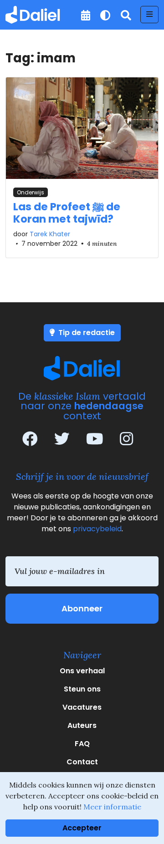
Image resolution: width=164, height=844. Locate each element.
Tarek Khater (50, 234)
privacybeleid (97, 529)
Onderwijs (30, 192)
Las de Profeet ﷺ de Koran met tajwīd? (66, 213)
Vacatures (82, 707)
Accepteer (82, 828)
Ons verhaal (82, 671)
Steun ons (82, 689)
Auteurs (82, 725)
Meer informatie (112, 806)
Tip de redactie (85, 332)
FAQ (82, 743)
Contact (82, 762)
